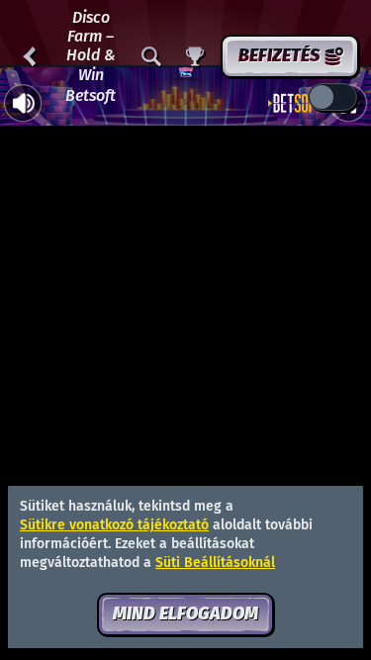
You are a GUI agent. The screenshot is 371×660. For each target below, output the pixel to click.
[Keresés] (151, 56)
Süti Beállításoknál (215, 563)
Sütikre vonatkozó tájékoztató (114, 525)
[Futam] (195, 56)
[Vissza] (29, 56)
